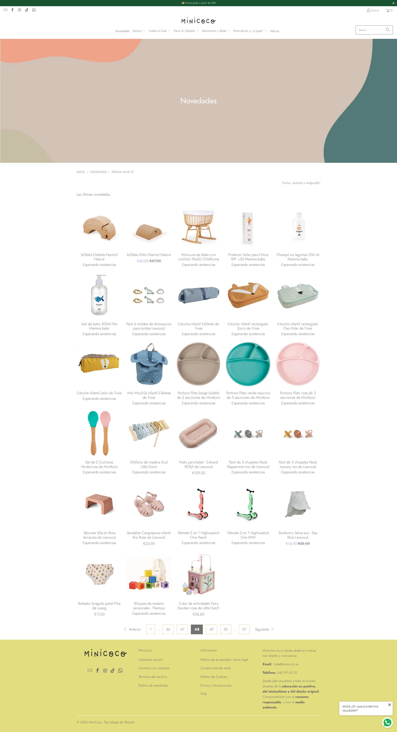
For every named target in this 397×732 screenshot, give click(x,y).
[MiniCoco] (198, 21)
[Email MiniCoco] (5, 10)
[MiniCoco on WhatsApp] (34, 10)
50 (226, 629)
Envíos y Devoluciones (216, 685)
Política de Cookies (214, 676)
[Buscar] (388, 30)
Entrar (375, 10)
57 (244, 629)
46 (168, 629)
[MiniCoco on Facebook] (12, 10)
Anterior (134, 629)
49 (211, 629)
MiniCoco (95, 722)
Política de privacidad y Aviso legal (224, 659)
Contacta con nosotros (154, 668)
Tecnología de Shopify (119, 722)
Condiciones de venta (216, 668)
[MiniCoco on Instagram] (19, 10)
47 (182, 629)
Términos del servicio (153, 676)
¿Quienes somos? (151, 659)
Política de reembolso (153, 685)
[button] (139, 31)
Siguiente (262, 629)
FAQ (204, 694)
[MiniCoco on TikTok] (27, 10)
